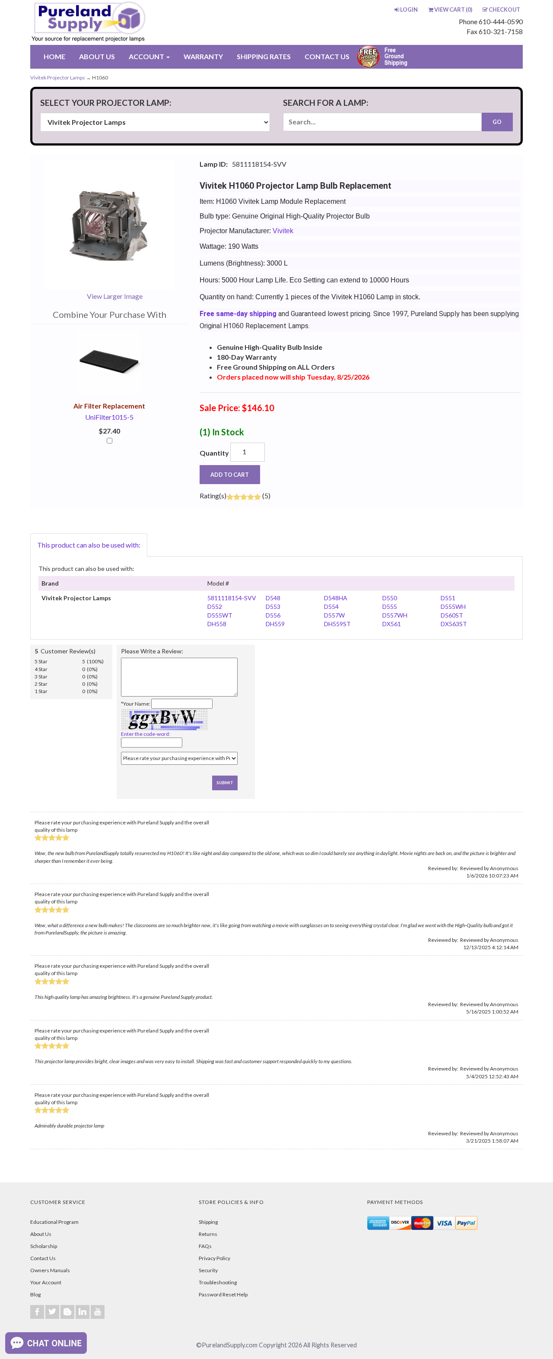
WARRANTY (203, 56)
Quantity (214, 453)
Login (409, 9)
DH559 (275, 623)
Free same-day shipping (238, 314)
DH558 (216, 623)
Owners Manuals (50, 1270)
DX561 (391, 623)
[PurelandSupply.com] (129, 22)
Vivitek (283, 230)
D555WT (219, 615)
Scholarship (43, 1246)
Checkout (504, 9)
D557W (334, 615)
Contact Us (43, 1258)
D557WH (394, 615)
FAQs (205, 1246)
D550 (389, 598)
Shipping (208, 1222)
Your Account (45, 1282)
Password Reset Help (223, 1294)
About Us (40, 1234)
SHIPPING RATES (264, 56)
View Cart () (453, 9)
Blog (35, 1294)
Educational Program (54, 1222)
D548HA (335, 598)
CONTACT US (327, 56)
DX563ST (454, 623)
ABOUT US (97, 56)
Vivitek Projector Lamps (57, 77)
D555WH (453, 606)
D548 (273, 598)
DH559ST (337, 623)
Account (147, 56)
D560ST (452, 615)
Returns (208, 1234)
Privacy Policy (214, 1258)
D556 (273, 615)
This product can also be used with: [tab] (88, 545)
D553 (273, 606)
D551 (448, 598)
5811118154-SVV (231, 598)
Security (208, 1270)
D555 (389, 606)
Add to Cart (229, 474)
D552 (214, 606)
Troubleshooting (218, 1282)
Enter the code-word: (145, 734)
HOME (54, 56)
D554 (331, 606)
